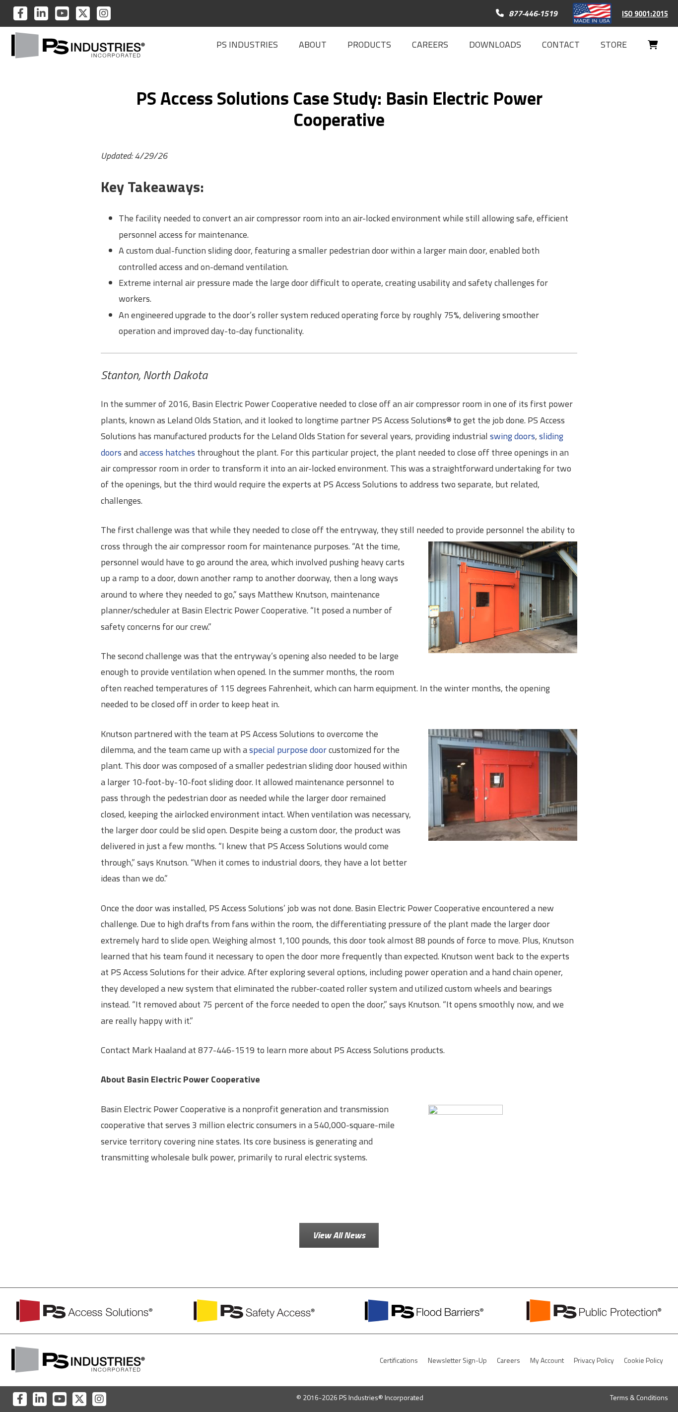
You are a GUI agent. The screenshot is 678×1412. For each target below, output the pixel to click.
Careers (430, 44)
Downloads (495, 44)
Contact (561, 44)
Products (369, 44)
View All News (339, 1235)
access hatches (167, 452)
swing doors (512, 436)
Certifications (399, 1360)
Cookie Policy (643, 1360)
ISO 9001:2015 (645, 13)
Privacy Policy (594, 1360)
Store (614, 44)
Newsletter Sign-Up (457, 1360)
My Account (547, 1360)
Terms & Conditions (639, 1397)
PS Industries (247, 44)
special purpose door (288, 749)
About (313, 44)
